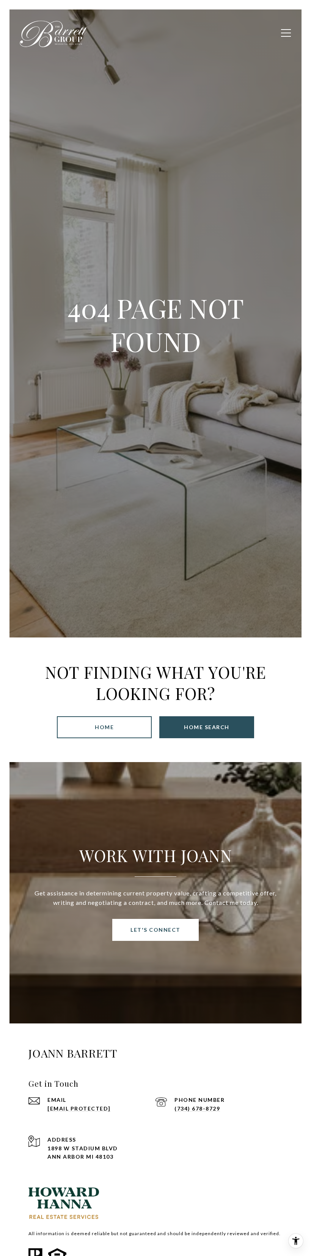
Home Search (206, 727)
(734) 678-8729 (197, 1108)
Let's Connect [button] (155, 929)
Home (104, 727)
